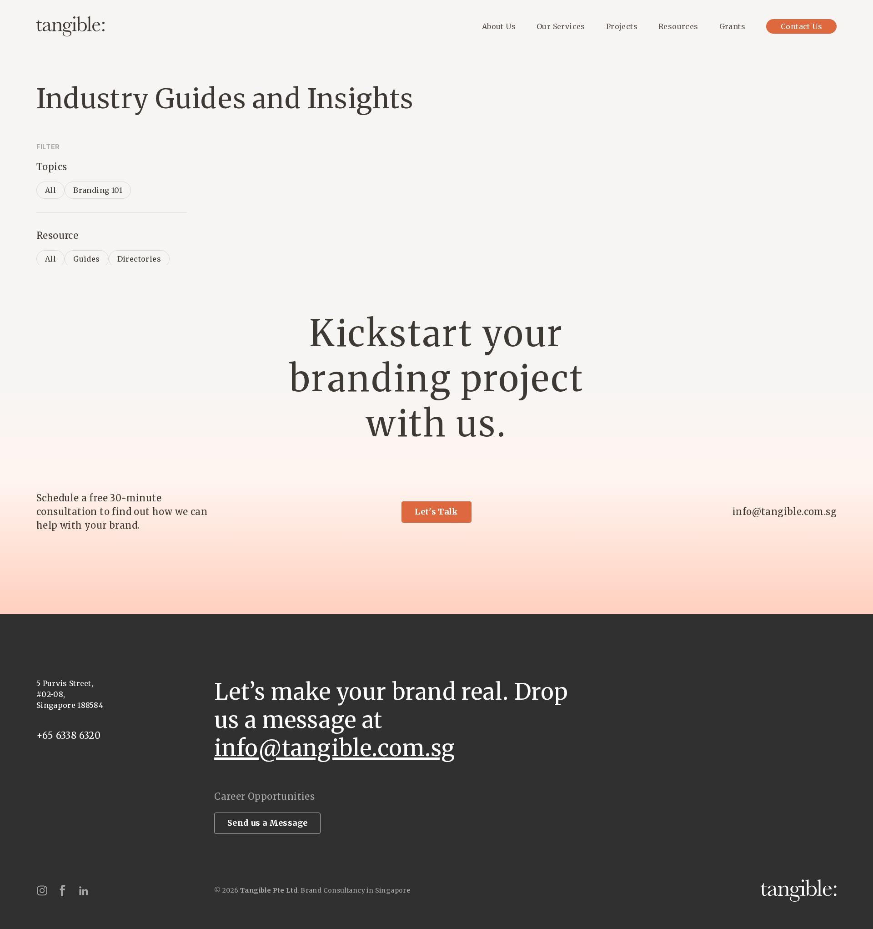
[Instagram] (42, 890)
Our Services (561, 26)
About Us (499, 26)
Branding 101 (97, 190)
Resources (678, 26)
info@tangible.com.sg (785, 511)
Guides (86, 258)
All (50, 190)
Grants (732, 26)
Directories (139, 258)
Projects (621, 26)
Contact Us (801, 26)
